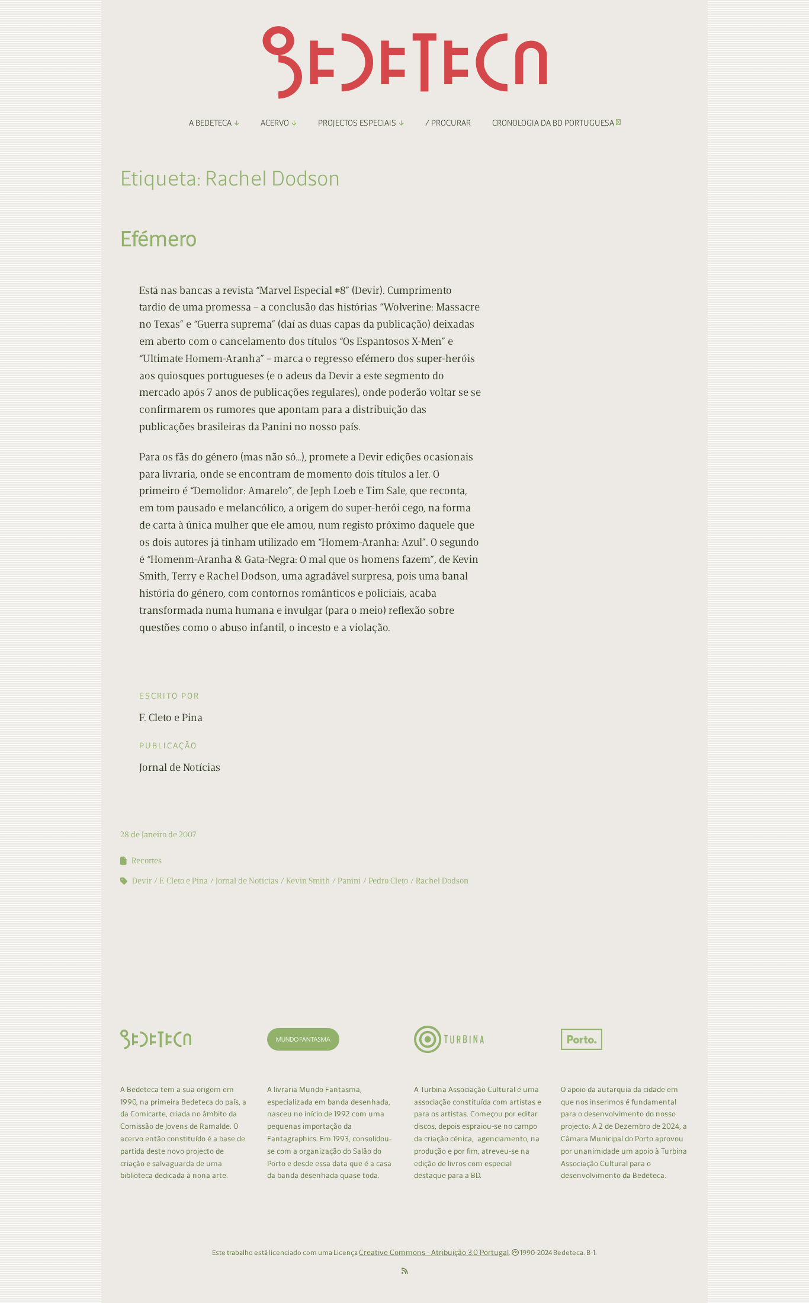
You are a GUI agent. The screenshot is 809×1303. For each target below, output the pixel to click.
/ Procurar (448, 123)
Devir (142, 881)
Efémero (158, 238)
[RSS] (404, 1271)
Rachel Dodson (442, 881)
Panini (349, 881)
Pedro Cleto (388, 881)
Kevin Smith (308, 881)
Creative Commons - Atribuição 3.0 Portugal (434, 1252)
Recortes (146, 861)
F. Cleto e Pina (183, 881)
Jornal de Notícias (247, 881)
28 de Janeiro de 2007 (158, 835)
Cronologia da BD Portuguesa (554, 123)
